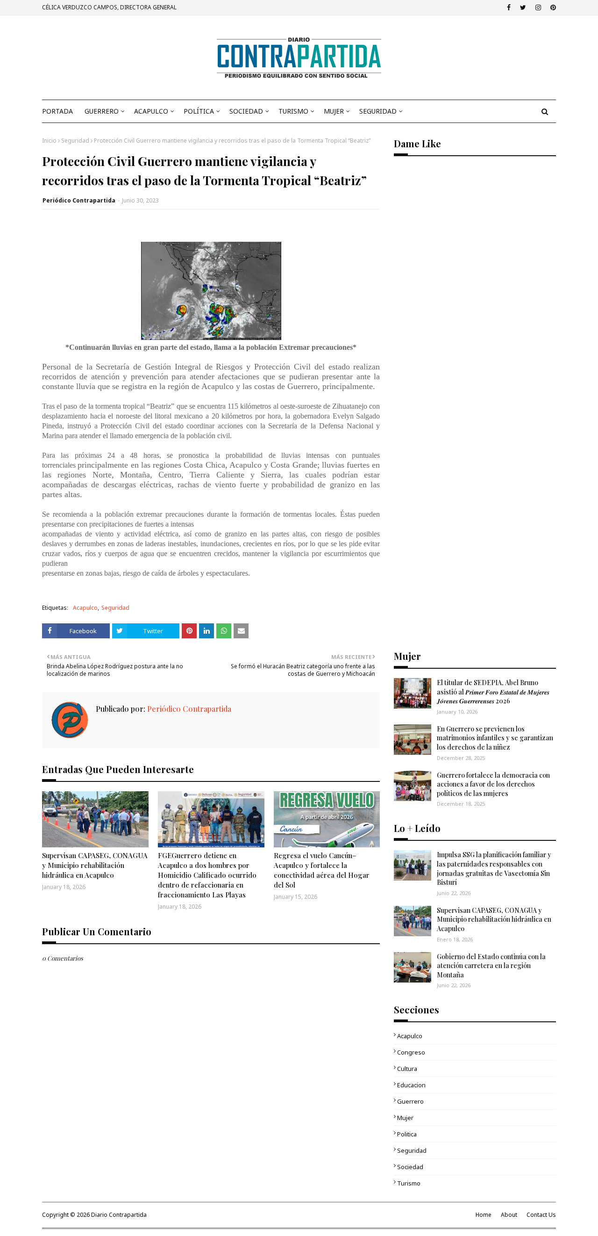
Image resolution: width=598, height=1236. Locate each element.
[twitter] (523, 7)
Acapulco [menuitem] (151, 111)
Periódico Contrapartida (79, 200)
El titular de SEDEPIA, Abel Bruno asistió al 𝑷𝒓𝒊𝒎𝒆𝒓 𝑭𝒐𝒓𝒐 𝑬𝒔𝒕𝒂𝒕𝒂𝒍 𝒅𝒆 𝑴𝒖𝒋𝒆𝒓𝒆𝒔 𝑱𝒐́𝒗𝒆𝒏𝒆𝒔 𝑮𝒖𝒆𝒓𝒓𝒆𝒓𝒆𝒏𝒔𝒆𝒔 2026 (493, 691)
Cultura (407, 1068)
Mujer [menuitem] (334, 111)
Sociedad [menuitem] (246, 111)
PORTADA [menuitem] (57, 111)
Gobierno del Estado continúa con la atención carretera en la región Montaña (491, 965)
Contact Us (541, 1215)
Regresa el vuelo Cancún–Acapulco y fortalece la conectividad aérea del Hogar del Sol (322, 870)
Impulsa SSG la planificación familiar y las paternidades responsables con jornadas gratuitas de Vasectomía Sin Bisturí (494, 868)
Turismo (408, 1183)
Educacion (411, 1085)
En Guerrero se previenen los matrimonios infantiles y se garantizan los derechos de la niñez (495, 738)
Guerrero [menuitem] (102, 111)
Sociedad (410, 1167)
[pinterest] (552, 7)
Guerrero (410, 1101)
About (509, 1215)
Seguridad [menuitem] (378, 111)
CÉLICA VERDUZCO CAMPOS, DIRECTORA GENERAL (109, 7)
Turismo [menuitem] (293, 111)
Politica (407, 1134)
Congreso (411, 1052)
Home (483, 1215)
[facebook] (509, 7)
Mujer (405, 1117)
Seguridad (75, 141)
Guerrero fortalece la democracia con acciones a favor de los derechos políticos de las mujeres (493, 784)
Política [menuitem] (199, 111)
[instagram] (538, 7)
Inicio (49, 141)
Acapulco (85, 608)
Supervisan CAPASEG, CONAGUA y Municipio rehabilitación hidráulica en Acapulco (95, 865)
